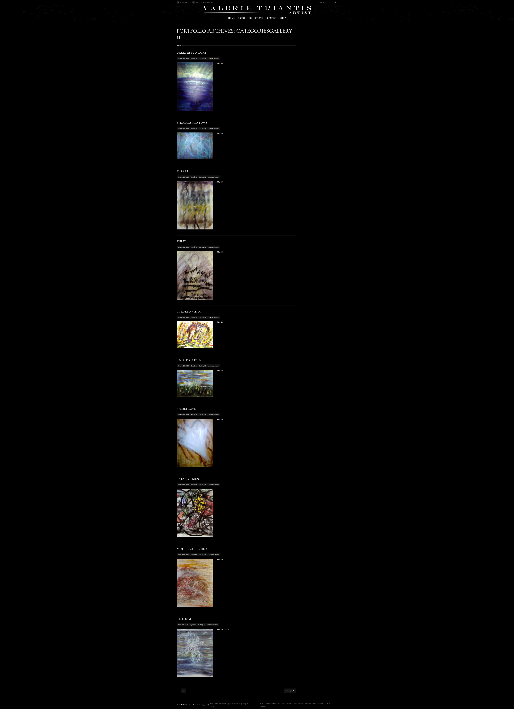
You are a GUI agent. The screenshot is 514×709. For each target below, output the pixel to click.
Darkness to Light (191, 52)
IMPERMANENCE (292, 703)
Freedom (184, 619)
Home (179, 45)
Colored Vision (189, 311)
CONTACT (328, 703)
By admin (194, 58)
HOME (262, 703)
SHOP (263, 706)
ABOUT (269, 703)
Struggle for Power (193, 122)
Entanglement (189, 479)
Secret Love (186, 409)
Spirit (181, 241)
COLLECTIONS (278, 703)
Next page (288, 691)
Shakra (182, 171)
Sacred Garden (189, 360)
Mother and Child (192, 549)
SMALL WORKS (317, 703)
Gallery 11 (202, 58)
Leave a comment (213, 58)
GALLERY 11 (305, 703)
